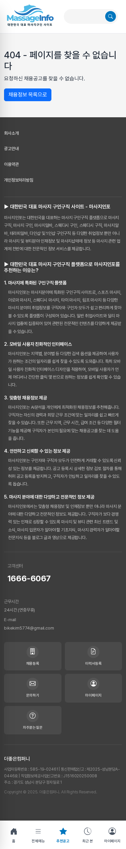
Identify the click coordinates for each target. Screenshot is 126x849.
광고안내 (11, 148)
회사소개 (11, 133)
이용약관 (11, 164)
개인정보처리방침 (18, 180)
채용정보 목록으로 (27, 94)
